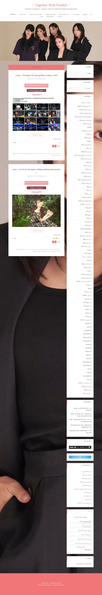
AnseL (89, 327)
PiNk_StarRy (42, 79)
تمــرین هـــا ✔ (87, 166)
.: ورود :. (41, 16)
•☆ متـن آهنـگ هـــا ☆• (85, 383)
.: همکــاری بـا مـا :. (76, 14)
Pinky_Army (87, 365)
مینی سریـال (87, 292)
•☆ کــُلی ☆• (87, 295)
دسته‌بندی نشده (87, 393)
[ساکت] (75, 447)
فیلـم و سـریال (87, 267)
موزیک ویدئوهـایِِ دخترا (85, 113)
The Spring (31, 153)
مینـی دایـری (87, 194)
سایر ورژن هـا (87, 176)
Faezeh (88, 344)
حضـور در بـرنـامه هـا (86, 173)
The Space (25, 153)
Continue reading (36, 135)
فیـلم (89, 288)
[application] (80, 447)
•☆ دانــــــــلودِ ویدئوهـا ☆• (84, 106)
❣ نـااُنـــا (88, 218)
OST (89, 127)
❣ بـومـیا (88, 211)
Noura (88, 358)
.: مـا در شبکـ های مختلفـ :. (64, 14)
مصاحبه (88, 190)
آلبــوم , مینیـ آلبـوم (47, 249)
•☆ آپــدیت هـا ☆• (86, 103)
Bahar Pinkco (87, 334)
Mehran (88, 351)
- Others (88, 323)
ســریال (88, 285)
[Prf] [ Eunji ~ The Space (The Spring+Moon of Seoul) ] (36, 75)
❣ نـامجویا (88, 222)
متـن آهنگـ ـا (87, 390)
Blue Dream (87, 337)
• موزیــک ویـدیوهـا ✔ (85, 110)
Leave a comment (56, 155)
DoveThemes (49, 585)
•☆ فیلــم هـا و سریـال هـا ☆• (84, 281)
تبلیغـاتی (88, 162)
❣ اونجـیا (53, 249)
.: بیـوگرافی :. (85, 14)
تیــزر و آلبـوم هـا (35, 249)
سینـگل (88, 134)
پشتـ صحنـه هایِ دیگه (86, 159)
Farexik (88, 348)
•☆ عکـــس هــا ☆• (86, 204)
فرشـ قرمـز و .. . (87, 257)
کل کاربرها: (88, 499)
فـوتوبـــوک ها (87, 253)
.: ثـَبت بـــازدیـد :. (22, 14)
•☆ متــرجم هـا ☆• (86, 320)
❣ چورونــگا (88, 215)
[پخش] (89, 447)
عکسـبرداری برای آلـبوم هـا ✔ (84, 180)
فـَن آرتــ (89, 250)
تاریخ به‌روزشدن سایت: (86, 503)
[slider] (72, 447)
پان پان (89, 379)
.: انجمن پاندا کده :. (50, 16)
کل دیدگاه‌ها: (88, 496)
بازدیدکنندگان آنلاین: (86, 471)
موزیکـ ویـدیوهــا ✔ (86, 274)
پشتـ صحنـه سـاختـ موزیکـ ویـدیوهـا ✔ (83, 155)
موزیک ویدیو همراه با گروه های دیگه (83, 117)
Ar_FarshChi (87, 330)
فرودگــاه (89, 260)
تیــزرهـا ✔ (30, 249)
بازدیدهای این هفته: (87, 482)
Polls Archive (88, 550)
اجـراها (49, 153)
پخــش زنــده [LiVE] (44, 153)
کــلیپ (89, 187)
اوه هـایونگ (88, 299)
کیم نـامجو (88, 313)
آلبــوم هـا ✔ (41, 249)
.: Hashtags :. (13, 14)
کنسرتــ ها (88, 148)
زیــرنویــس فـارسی (86, 386)
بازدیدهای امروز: (87, 475)
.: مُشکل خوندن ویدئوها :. (50, 14)
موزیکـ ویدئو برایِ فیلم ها (85, 120)
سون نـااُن (88, 309)
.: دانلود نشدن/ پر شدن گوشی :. (35, 14)
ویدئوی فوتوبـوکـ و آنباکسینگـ (84, 201)
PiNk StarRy (87, 362)
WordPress (61, 585)
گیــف (89, 271)
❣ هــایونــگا (88, 225)
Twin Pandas (87, 376)
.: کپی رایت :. (59, 16)
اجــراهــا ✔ (53, 153)
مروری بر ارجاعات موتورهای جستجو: (83, 489)
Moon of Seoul (19, 153)
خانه (91, 14)
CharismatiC (87, 341)
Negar (88, 355)
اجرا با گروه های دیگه (86, 145)
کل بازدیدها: (88, 485)
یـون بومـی (88, 316)
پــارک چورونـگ (87, 302)
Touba (89, 372)
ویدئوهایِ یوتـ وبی (86, 197)
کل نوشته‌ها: (88, 492)
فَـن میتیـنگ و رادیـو (86, 183)
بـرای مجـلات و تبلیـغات (85, 236)
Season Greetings (86, 229)
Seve (89, 369)
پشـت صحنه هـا (87, 239)
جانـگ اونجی (37, 153)
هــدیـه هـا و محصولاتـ (86, 278)
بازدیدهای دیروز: (87, 478)
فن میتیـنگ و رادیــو (86, 264)
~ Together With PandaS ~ (51, 5)
